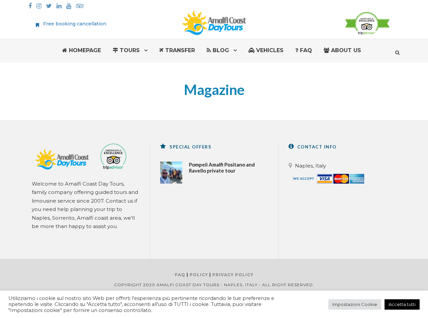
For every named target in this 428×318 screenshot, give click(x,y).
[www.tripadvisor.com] (81, 6)
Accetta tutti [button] (402, 304)
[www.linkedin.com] (61, 6)
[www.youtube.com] (70, 6)
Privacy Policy (232, 274)
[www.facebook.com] (31, 6)
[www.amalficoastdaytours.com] (214, 22)
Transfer (179, 50)
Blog (220, 50)
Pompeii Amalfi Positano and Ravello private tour (222, 168)
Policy (199, 274)
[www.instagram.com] (40, 6)
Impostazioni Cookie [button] (354, 304)
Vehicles (269, 50)
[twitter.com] (50, 6)
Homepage (84, 50)
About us (345, 50)
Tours (129, 50)
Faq (305, 50)
